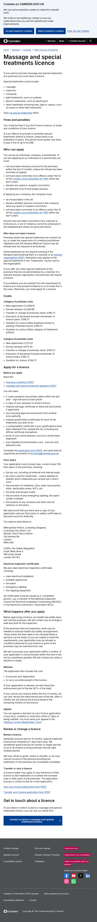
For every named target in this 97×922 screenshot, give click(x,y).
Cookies (33, 900)
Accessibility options (13, 861)
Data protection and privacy (56, 893)
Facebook (66, 875)
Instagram (66, 881)
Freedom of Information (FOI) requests (21, 893)
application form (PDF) (30, 450)
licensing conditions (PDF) (20, 382)
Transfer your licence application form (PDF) (27, 792)
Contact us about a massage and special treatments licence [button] (32, 820)
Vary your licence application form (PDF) (25, 787)
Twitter (80, 875)
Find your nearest (42, 848)
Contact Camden (11, 848)
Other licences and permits (46, 50)
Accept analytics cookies (19, 31)
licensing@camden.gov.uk (45, 453)
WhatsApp (73, 881)
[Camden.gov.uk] (12, 41)
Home (6, 50)
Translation (39, 861)
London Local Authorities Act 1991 (30, 178)
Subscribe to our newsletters (77, 855)
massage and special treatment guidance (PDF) (31, 386)
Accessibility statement (14, 900)
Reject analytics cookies (51, 31)
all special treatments (20, 113)
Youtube (73, 875)
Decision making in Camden (47, 855)
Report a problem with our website (76, 863)
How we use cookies (78, 31)
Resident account (11, 855)
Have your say (71, 848)
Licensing (27, 50)
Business (16, 50)
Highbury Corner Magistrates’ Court (22, 722)
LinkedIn (87, 875)
